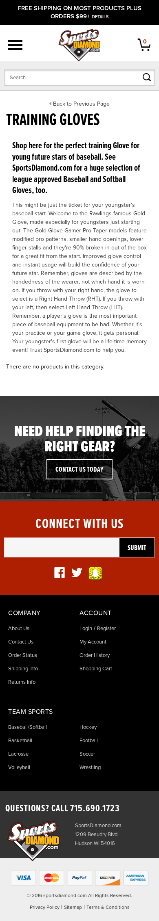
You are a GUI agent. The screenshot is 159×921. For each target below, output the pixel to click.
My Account (93, 642)
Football (89, 740)
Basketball (20, 740)
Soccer (87, 754)
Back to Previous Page (81, 103)
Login (86, 628)
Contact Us (20, 642)
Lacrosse (18, 754)
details (100, 17)
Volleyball (19, 767)
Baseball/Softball (27, 727)
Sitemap (73, 907)
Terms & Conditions (108, 907)
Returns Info (21, 682)
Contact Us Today (79, 470)
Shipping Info (23, 668)
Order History (95, 655)
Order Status (22, 655)
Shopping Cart (96, 668)
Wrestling (90, 767)
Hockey (88, 727)
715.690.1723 (95, 808)
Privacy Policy (45, 907)
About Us (18, 628)
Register (106, 628)
